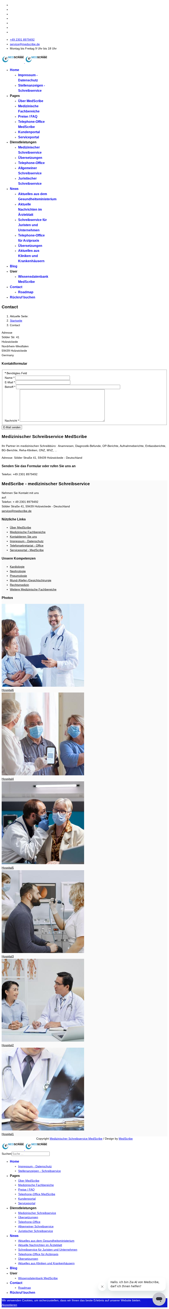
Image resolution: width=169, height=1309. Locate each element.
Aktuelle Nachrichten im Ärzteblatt (30, 209)
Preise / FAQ (27, 116)
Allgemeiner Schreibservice (36, 1226)
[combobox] (31, 1154)
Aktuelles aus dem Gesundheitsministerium (46, 1240)
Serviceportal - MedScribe (27, 550)
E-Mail (10, 382)
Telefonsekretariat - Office (26, 545)
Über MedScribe (30, 101)
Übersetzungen (30, 157)
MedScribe (126, 1138)
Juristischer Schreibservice (35, 1231)
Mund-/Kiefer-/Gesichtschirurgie (30, 580)
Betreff (10, 386)
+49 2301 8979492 (22, 39)
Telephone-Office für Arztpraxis (38, 1254)
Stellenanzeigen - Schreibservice (39, 1171)
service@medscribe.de (25, 44)
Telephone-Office (31, 163)
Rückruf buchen (22, 297)
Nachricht (12, 420)
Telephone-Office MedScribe (36, 1194)
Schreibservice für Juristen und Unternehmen (32, 225)
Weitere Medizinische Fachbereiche (33, 589)
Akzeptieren (9, 1305)
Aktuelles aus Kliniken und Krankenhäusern (31, 256)
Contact (16, 287)
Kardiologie (17, 566)
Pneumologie (18, 575)
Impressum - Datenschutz (26, 541)
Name (9, 377)
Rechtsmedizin (19, 584)
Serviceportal (28, 137)
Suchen (7, 1153)
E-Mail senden (11, 427)
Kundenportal (29, 132)
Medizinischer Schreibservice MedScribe (76, 1138)
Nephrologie (18, 571)
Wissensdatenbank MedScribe (38, 1278)
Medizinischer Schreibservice (37, 1213)
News (14, 189)
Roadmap (25, 292)
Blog (13, 266)
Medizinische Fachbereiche (28, 532)
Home (14, 70)
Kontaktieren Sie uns (23, 536)
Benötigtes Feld (16, 373)
